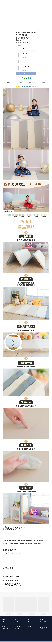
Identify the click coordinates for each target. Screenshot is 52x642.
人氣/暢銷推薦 (8, 3)
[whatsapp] (28, 78)
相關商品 (16, 619)
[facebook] (26, 78)
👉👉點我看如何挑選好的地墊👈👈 (26, 86)
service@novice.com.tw (45, 625)
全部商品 (3, 3)
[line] (24, 78)
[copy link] (30, 78)
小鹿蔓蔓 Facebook (5, 628)
